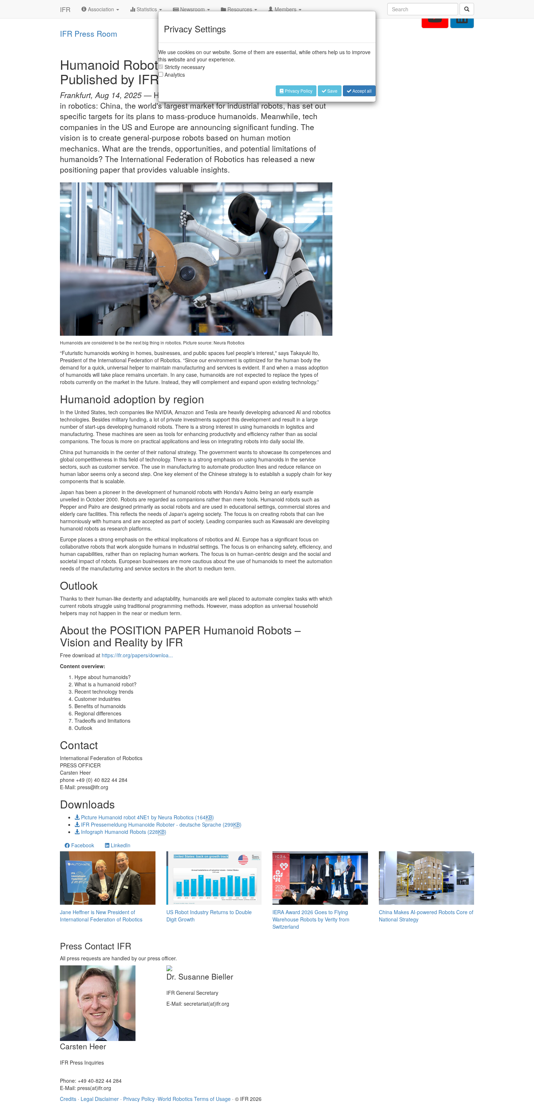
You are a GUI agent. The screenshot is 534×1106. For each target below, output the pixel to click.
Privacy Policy (298, 91)
